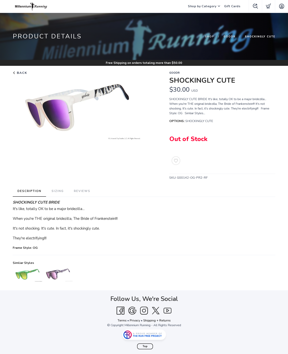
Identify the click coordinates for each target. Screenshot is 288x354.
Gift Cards (232, 6)
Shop (209, 36)
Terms (122, 320)
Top (145, 346)
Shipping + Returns (157, 320)
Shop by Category (202, 6)
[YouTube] (167, 311)
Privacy (135, 320)
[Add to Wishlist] (176, 160)
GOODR (229, 36)
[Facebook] (120, 311)
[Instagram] (144, 311)
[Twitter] (156, 311)
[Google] (132, 311)
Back (21, 73)
